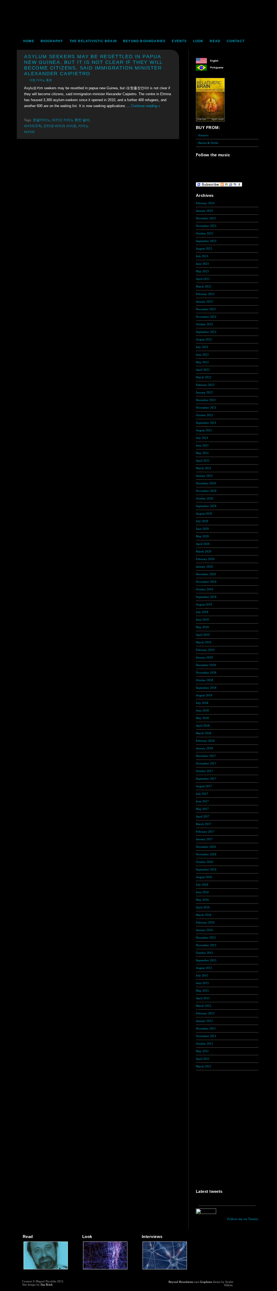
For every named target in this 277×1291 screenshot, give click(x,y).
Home (28, 41)
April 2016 (203, 907)
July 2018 (202, 702)
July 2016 (202, 884)
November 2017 (206, 763)
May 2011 (202, 1051)
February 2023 (205, 294)
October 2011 (204, 1043)
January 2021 (204, 475)
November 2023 (206, 225)
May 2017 (202, 808)
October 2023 (204, 233)
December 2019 (206, 574)
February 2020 (205, 559)
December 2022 (206, 309)
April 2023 (203, 278)
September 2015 (206, 960)
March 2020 (203, 551)
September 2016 (206, 869)
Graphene (206, 1281)
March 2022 (203, 377)
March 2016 (203, 914)
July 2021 (202, 437)
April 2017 (203, 816)
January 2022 (204, 392)
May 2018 (202, 718)
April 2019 (203, 634)
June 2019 (202, 619)
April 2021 (203, 460)
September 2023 (206, 241)
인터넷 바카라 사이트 (60, 126)
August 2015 (204, 967)
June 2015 (202, 983)
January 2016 (204, 930)
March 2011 (203, 1066)
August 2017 (204, 786)
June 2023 (202, 263)
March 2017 (203, 824)
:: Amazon (202, 135)
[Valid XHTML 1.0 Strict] (244, 1282)
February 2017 (205, 831)
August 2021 (204, 430)
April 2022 (203, 369)
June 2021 (202, 445)
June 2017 (202, 801)
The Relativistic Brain (93, 41)
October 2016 (204, 861)
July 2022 (202, 347)
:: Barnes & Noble (207, 142)
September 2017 (206, 778)
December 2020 (206, 483)
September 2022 (206, 331)
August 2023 (204, 248)
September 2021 (206, 422)
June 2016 (202, 892)
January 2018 (204, 748)
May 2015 (202, 990)
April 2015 (203, 998)
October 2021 (204, 415)
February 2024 (205, 203)
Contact (236, 41)
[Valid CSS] (244, 1286)
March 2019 (203, 642)
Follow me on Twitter (242, 1219)
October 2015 (204, 952)
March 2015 (203, 1005)
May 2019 (202, 627)
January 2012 (204, 1020)
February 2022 (205, 384)
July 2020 (202, 521)
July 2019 (202, 612)
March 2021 (203, 468)
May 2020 (202, 536)
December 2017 (206, 755)
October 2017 (204, 771)
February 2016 (205, 922)
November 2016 (206, 854)
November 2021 (206, 407)
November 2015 (206, 945)
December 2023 (206, 218)
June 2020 (202, 528)
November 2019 (206, 581)
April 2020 (203, 543)
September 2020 (206, 506)
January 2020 (204, 566)
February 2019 (205, 649)
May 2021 (202, 453)
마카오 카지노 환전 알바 (71, 120)
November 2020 (206, 490)
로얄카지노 (41, 120)
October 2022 (204, 324)
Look (198, 41)
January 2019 (204, 657)
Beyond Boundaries (144, 41)
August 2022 (204, 339)
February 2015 (205, 1013)
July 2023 (202, 256)
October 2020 (204, 498)
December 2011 (206, 1028)
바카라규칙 (33, 126)
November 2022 (206, 316)
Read (215, 41)
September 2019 (206, 596)
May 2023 (202, 271)
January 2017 (204, 839)
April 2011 (203, 1058)
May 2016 (202, 899)
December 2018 (206, 665)
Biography (52, 41)
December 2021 (206, 400)
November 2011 (206, 1036)
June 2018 (202, 710)
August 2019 (204, 604)
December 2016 (206, 846)
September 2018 (206, 687)
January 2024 (204, 210)
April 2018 (203, 725)
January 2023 (204, 301)
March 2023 (203, 286)
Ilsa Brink (47, 1284)
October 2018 (204, 680)
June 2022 (202, 354)
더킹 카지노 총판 (40, 80)
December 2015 (206, 937)
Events (179, 41)
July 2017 (202, 793)
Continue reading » (145, 106)
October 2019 (204, 589)
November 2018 (206, 672)
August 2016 (204, 877)
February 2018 (205, 740)
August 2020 (204, 513)
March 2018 (203, 733)
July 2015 (202, 975)
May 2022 (202, 362)
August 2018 (204, 695)
